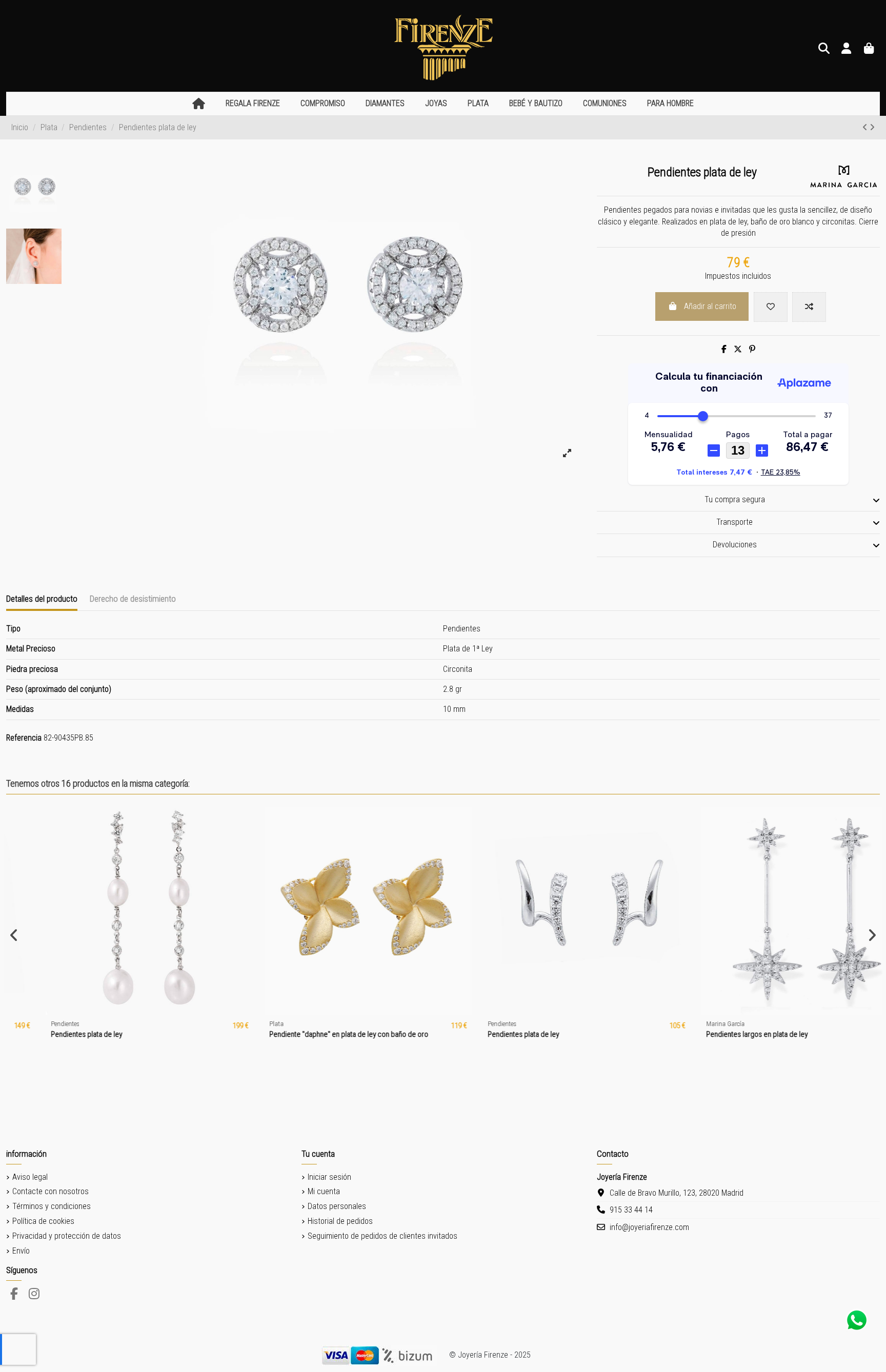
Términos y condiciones (51, 1206)
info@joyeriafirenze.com (649, 1227)
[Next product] (872, 127)
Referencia (24, 738)
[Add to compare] (809, 307)
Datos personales (337, 1206)
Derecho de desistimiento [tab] (133, 598)
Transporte (734, 522)
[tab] (738, 500)
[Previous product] (866, 127)
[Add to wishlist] (771, 307)
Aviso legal (30, 1177)
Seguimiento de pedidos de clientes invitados (382, 1236)
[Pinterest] (752, 349)
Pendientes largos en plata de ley (722, 1034)
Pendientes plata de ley (52, 1034)
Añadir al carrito (710, 306)
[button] (252, 103)
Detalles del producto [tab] (41, 598)
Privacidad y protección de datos (66, 1236)
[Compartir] (724, 349)
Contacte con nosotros (50, 1191)
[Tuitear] (738, 349)
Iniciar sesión (329, 1177)
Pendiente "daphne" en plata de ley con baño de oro (314, 1034)
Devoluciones (735, 544)
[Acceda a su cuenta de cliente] (846, 49)
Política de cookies (43, 1221)
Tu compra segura (734, 499)
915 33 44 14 (631, 1210)
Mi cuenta (324, 1191)
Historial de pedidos (340, 1221)
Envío (21, 1251)
